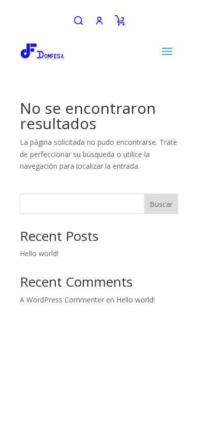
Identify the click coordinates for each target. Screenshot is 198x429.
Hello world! (39, 253)
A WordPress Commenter (62, 299)
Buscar (161, 204)
